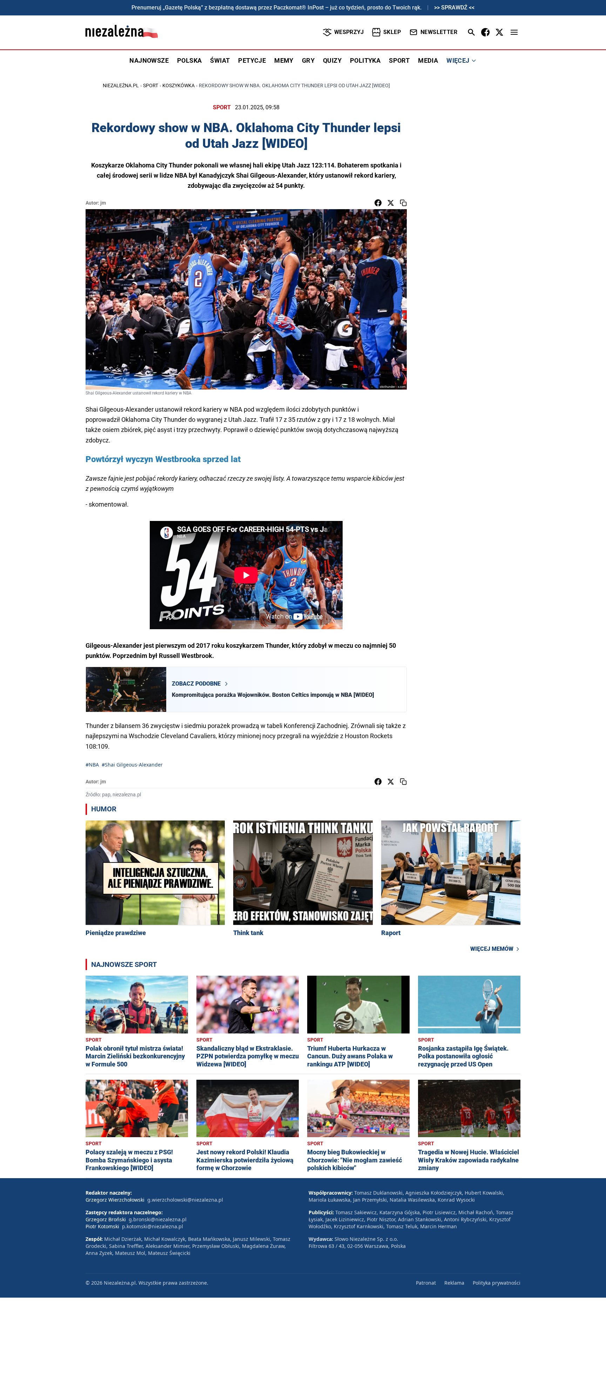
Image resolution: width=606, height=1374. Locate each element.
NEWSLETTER (438, 32)
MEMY (284, 60)
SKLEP (392, 32)
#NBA (92, 764)
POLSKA (189, 60)
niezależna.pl (121, 85)
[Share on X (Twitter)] (390, 202)
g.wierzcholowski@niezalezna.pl (185, 1199)
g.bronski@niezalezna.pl (158, 1219)
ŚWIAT (220, 60)
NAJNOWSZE (149, 60)
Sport (150, 85)
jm (103, 203)
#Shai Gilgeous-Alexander (132, 764)
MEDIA (428, 60)
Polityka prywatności (496, 1282)
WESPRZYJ (349, 32)
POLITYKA (365, 60)
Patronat (426, 1282)
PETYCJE (252, 60)
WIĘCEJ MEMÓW (491, 949)
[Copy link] (403, 202)
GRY (308, 60)
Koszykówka (178, 85)
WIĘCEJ (457, 60)
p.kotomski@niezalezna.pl (152, 1226)
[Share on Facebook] (378, 202)
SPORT (399, 60)
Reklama (454, 1282)
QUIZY (332, 60)
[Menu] (514, 32)
